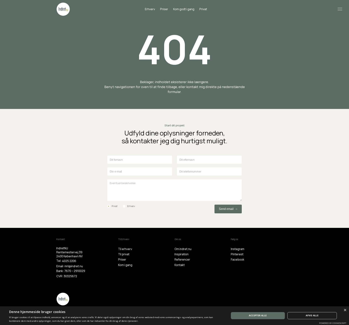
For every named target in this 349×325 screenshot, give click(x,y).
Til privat (123, 254)
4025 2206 (69, 261)
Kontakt (179, 265)
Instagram (237, 249)
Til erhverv (125, 249)
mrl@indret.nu (74, 266)
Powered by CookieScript (332, 323)
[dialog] (174, 315)
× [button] (345, 310)
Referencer (182, 259)
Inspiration (181, 254)
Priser (164, 9)
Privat (203, 9)
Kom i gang (125, 265)
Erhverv (150, 9)
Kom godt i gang (183, 9)
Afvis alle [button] (312, 315)
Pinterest (237, 254)
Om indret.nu (182, 249)
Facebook (237, 259)
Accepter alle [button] (258, 315)
